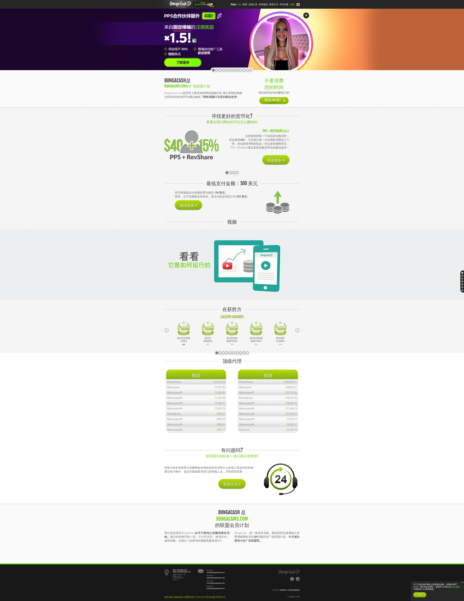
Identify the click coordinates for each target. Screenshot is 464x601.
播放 (227, 266)
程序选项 (263, 4)
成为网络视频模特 (293, 590)
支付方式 (200, 597)
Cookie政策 (455, 586)
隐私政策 (179, 597)
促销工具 (253, 4)
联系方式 (273, 4)
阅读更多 (276, 156)
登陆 (292, 4)
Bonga (236, 4)
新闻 (245, 4)
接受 (419, 595)
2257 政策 (189, 597)
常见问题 (284, 4)
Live (201, 5)
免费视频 (282, 590)
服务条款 (168, 597)
